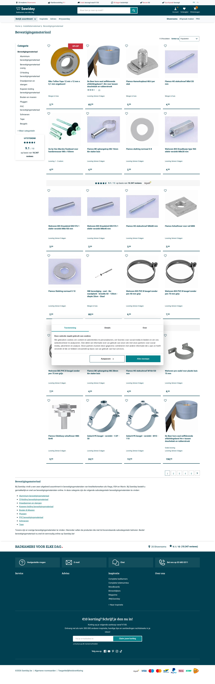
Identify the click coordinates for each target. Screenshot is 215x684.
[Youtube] (109, 651)
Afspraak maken (186, 18)
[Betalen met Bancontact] (166, 671)
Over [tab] (145, 328)
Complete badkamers (118, 578)
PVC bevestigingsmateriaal (31, 517)
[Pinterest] (112, 651)
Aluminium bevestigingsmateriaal (34, 495)
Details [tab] (108, 328)
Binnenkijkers (114, 590)
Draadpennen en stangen (30, 503)
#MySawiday (114, 598)
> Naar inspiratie (115, 604)
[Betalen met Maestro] (151, 671)
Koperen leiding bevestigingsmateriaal (36, 506)
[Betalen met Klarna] (181, 671)
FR (194, 2)
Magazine (112, 594)
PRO (198, 18)
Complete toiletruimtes (118, 582)
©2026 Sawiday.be (23, 670)
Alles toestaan (143, 359)
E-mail (77, 562)
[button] (48, 45)
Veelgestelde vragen (36, 562)
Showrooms (172, 18)
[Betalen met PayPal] (173, 671)
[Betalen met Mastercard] (158, 671)
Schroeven (24, 520)
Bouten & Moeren (27, 510)
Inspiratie (44, 18)
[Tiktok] (120, 651)
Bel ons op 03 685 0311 (177, 562)
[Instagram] (116, 651)
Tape (21, 524)
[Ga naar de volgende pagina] (197, 473)
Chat (122, 562)
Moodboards (114, 586)
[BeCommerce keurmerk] (188, 671)
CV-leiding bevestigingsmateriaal (33, 499)
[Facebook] (105, 651)
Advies (53, 18)
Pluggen (23, 513)
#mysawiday (64, 18)
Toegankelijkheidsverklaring (70, 670)
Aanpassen (106, 359)
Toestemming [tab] (70, 328)
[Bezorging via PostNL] (196, 671)
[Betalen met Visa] (144, 671)
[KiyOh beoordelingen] (136, 671)
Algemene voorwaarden (45, 670)
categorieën (26, 130)
